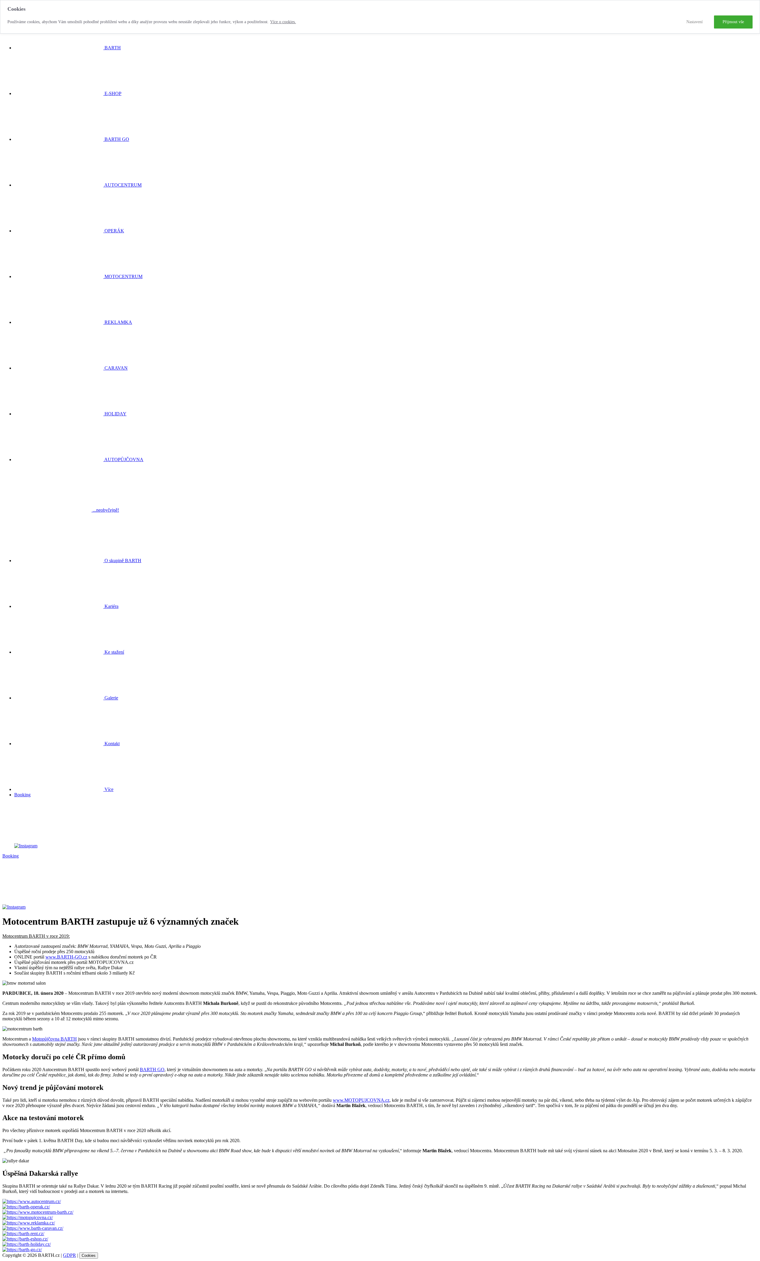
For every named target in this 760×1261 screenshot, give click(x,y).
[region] (380, 17)
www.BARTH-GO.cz (66, 956)
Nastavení (694, 22)
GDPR (69, 1255)
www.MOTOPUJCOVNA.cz (361, 1100)
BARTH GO (152, 1069)
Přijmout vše (733, 22)
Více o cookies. (283, 22)
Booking (22, 794)
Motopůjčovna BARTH (54, 1038)
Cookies (89, 1255)
